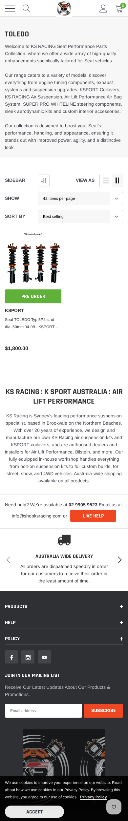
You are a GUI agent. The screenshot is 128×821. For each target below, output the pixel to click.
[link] (14, 447)
